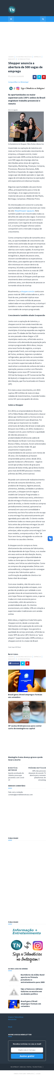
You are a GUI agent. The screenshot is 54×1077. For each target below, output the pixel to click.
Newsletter (12, 1019)
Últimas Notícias (24, 59)
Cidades (11, 57)
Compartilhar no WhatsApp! (18, 82)
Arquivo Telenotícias (15, 1017)
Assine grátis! (27, 1056)
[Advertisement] (27, 40)
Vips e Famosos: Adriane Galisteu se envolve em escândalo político (31, 991)
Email (10, 1027)
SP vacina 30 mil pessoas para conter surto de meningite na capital (25, 727)
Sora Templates (28, 1074)
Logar (38, 1074)
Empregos (37, 57)
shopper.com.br (27, 291)
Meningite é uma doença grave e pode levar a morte (25, 758)
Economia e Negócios (24, 57)
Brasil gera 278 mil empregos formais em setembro (25, 695)
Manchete (12, 59)
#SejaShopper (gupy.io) (24, 210)
